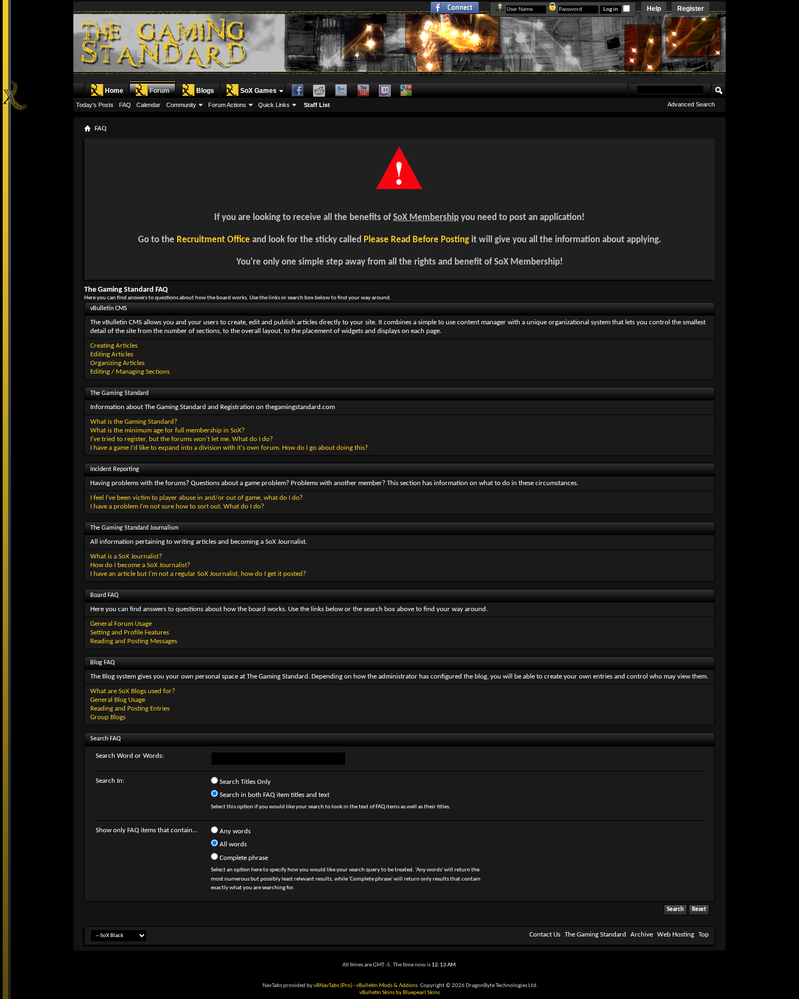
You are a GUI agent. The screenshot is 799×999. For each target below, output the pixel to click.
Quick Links (274, 105)
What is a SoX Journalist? (126, 556)
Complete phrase (243, 858)
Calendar (148, 105)
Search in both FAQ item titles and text (273, 795)
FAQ (125, 105)
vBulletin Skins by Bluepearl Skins (399, 993)
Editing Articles (111, 354)
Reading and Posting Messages (133, 641)
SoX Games (258, 91)
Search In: (110, 780)
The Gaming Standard (119, 393)
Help (654, 8)
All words (232, 844)
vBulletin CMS (108, 308)
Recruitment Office (213, 240)
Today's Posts (95, 105)
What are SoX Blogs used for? (132, 691)
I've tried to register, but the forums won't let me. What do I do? (181, 439)
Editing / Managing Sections (130, 371)
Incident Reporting (114, 469)
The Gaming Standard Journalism (134, 528)
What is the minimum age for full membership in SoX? (167, 430)
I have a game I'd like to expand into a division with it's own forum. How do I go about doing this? (229, 447)
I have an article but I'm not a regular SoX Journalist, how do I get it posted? (198, 573)
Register (690, 8)
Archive (642, 934)
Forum (159, 91)
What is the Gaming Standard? (133, 421)
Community (181, 105)
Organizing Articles (117, 363)
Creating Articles (114, 345)
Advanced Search (691, 104)
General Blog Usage (117, 699)
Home (114, 91)
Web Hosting (675, 934)
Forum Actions (227, 105)
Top (703, 934)
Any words (234, 831)
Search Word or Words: (130, 755)
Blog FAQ (102, 662)
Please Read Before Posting (416, 240)
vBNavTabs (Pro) (333, 986)
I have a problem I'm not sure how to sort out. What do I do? (177, 506)
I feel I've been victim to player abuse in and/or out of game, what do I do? (196, 497)
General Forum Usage (121, 623)
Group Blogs (108, 717)
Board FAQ (104, 595)
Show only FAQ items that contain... (146, 830)
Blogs (205, 91)
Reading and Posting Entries (130, 708)
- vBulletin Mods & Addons (385, 986)
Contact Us (544, 934)
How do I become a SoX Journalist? (140, 565)
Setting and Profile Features (129, 632)
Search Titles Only (244, 782)
